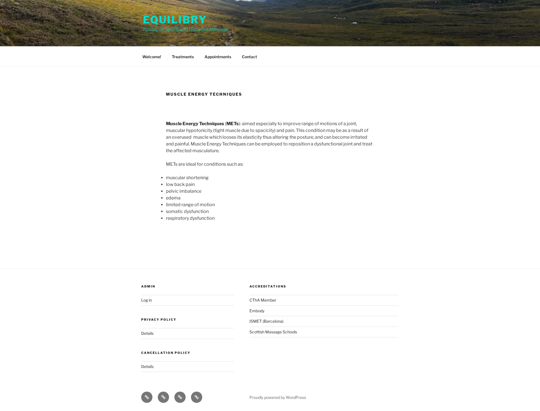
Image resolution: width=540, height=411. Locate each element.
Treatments (183, 56)
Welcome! (151, 56)
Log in (146, 300)
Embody (256, 310)
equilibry (175, 20)
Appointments (217, 56)
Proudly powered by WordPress (277, 397)
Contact (249, 56)
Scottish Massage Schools (273, 331)
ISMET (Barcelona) (266, 321)
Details (147, 333)
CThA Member (262, 300)
